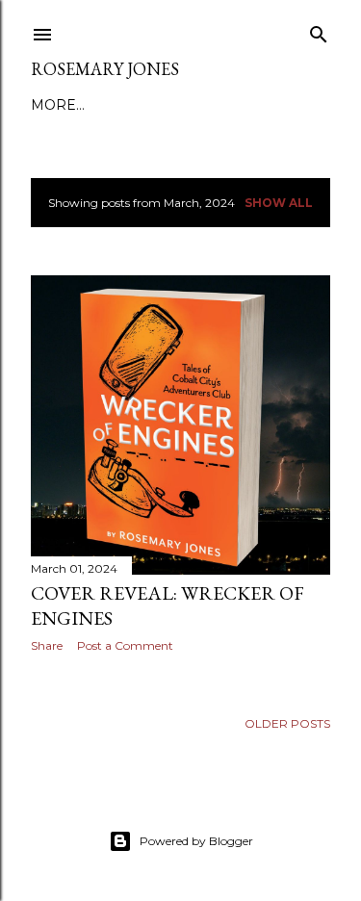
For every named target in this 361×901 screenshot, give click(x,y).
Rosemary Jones (105, 69)
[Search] (318, 30)
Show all (279, 202)
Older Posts (287, 723)
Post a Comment (125, 645)
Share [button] (47, 645)
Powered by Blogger (196, 841)
